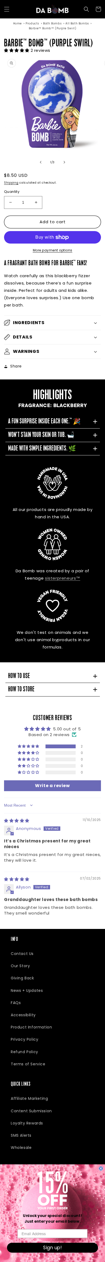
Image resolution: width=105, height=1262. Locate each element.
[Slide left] (41, 162)
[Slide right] (64, 162)
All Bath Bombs (77, 23)
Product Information (31, 1027)
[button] (7, 9)
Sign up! (52, 1247)
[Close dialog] (101, 1168)
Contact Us (22, 953)
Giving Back (22, 978)
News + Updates (27, 990)
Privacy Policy (24, 1039)
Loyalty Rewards (27, 1123)
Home (17, 23)
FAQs (16, 1002)
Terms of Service (28, 1064)
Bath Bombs (52, 23)
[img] (16, 820)
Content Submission (31, 1111)
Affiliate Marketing (29, 1098)
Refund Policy (24, 1052)
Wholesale (21, 1147)
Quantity (11, 191)
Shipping (11, 183)
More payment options (52, 250)
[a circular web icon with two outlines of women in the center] (53, 544)
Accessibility (23, 1015)
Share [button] (16, 366)
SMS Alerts (21, 1135)
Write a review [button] (52, 785)
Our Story (20, 966)
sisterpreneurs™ (62, 578)
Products (32, 23)
